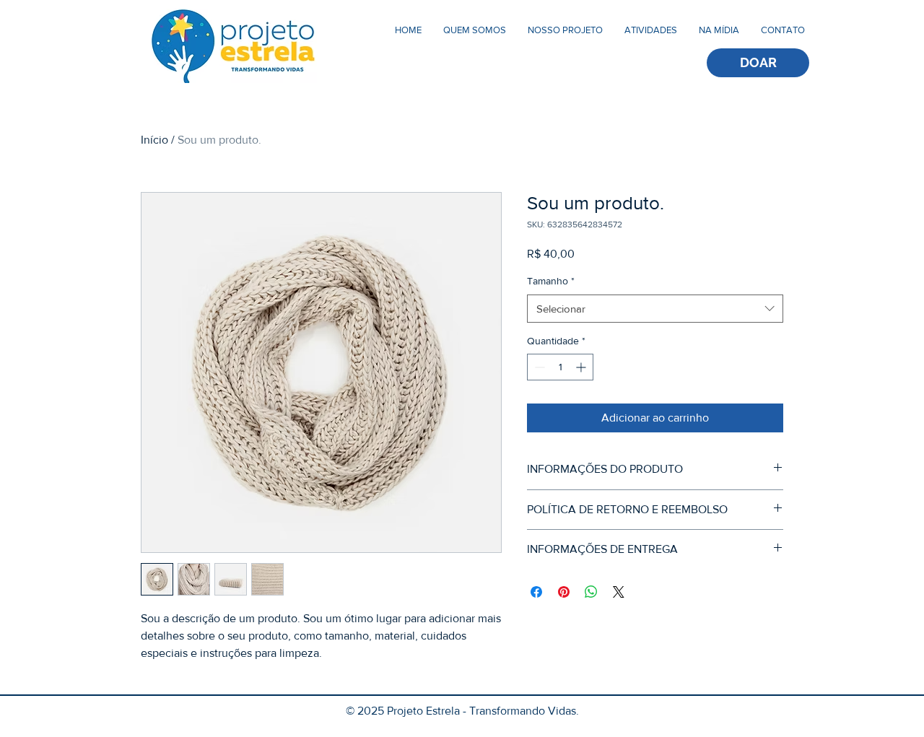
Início (154, 140)
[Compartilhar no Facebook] (536, 592)
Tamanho (551, 281)
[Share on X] (618, 592)
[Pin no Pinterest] (563, 592)
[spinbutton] (560, 367)
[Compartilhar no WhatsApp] (591, 592)
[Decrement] (538, 367)
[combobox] (655, 309)
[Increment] (582, 367)
